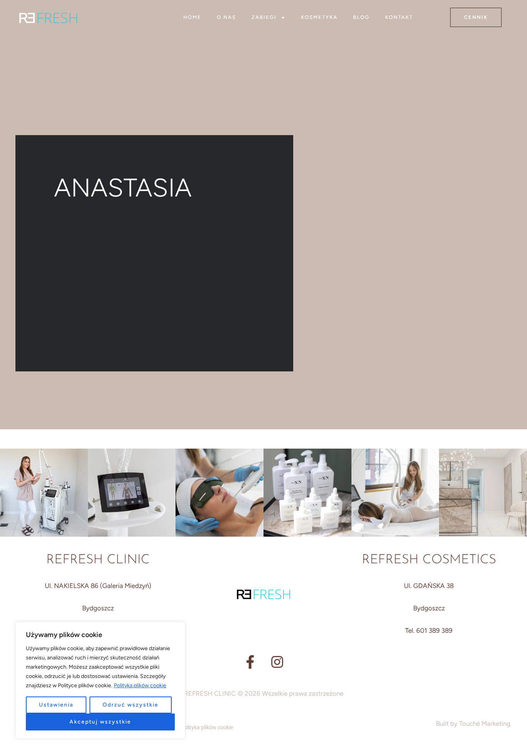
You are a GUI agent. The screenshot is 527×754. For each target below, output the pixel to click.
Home (192, 17)
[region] (100, 680)
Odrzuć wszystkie (131, 704)
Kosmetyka (319, 17)
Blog (361, 17)
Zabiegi (264, 17)
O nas (226, 17)
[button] (476, 17)
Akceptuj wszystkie (100, 721)
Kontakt (399, 17)
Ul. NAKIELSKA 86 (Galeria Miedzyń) (98, 586)
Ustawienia (56, 704)
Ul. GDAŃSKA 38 (429, 586)
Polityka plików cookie (140, 685)
